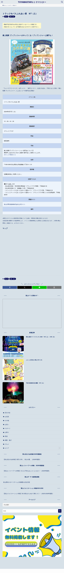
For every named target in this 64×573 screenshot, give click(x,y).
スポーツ (7, 428)
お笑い (7, 424)
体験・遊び (12, 16)
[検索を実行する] (59, 511)
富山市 (6, 16)
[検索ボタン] (62, 2)
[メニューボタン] (2, 2)
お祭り (7, 432)
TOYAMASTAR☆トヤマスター (32, 2)
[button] (10, 287)
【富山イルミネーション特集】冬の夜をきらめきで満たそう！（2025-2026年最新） (28, 493)
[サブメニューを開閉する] (59, 448)
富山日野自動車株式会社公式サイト (14, 204)
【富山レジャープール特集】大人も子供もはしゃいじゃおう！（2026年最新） (26, 471)
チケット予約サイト (10, 155)
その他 (7, 420)
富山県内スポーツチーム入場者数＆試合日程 (16, 482)
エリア (7, 448)
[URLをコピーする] (54, 287)
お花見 (7, 417)
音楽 (6, 436)
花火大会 (7, 413)
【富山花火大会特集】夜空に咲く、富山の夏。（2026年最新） (22, 459)
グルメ (7, 444)
